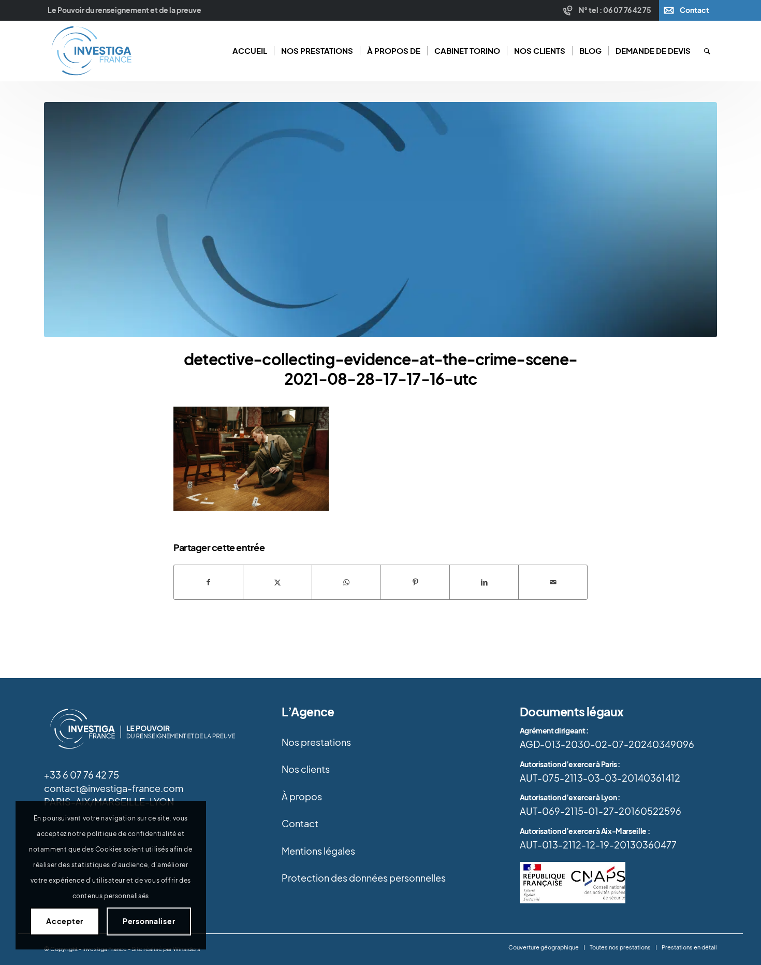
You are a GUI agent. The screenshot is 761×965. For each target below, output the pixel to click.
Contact (694, 10)
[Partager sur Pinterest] (415, 582)
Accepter (64, 921)
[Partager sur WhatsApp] (346, 582)
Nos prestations (316, 742)
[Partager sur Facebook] (208, 582)
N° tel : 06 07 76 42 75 (615, 10)
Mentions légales (318, 851)
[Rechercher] (707, 50)
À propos (302, 796)
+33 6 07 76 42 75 (81, 775)
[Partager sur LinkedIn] (484, 582)
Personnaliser (149, 921)
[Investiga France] (91, 50)
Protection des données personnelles (364, 878)
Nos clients (306, 769)
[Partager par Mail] (553, 582)
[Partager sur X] (277, 582)
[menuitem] (608, 10)
